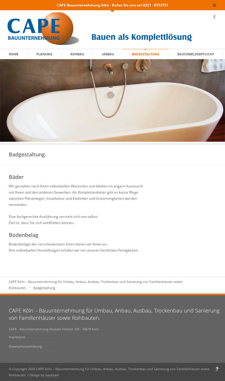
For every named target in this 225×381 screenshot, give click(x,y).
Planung (44, 54)
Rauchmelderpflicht (195, 54)
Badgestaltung (145, 54)
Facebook (214, 17)
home (13, 54)
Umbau (108, 54)
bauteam (52, 375)
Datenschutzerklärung (25, 346)
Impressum (17, 337)
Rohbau (77, 54)
